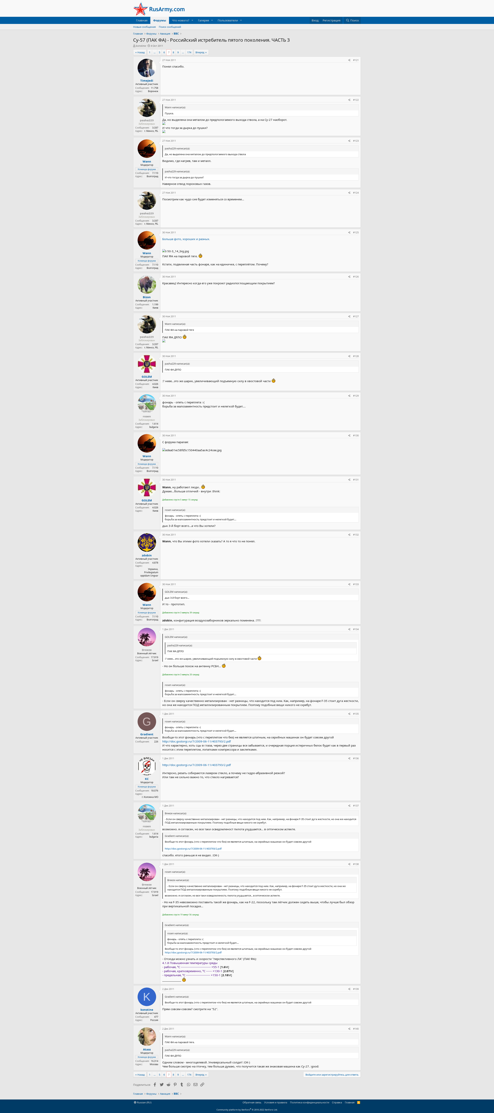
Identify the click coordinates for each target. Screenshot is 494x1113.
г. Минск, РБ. (151, 131)
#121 (356, 60)
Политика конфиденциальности (309, 1102)
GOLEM (147, 376)
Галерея (203, 20)
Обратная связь (252, 1102)
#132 (356, 534)
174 (189, 52)
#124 (356, 192)
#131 (356, 479)
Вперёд (199, 52)
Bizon (147, 297)
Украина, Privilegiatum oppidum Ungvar (149, 572)
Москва (154, 1064)
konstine (141, 45)
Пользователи (228, 20)
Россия (154, 1020)
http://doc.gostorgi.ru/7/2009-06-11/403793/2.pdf (196, 741)
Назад (141, 52)
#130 (356, 435)
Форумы (159, 20)
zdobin (147, 555)
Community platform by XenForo (247, 1109)
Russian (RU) (143, 1102)
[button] (192, 20)
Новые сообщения (144, 27)
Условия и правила (275, 1102)
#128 (356, 356)
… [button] (155, 52)
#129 (356, 395)
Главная (141, 20)
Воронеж (153, 91)
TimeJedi (146, 80)
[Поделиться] (349, 60)
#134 (356, 629)
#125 (356, 232)
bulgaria (153, 427)
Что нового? (180, 20)
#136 (356, 758)
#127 (356, 316)
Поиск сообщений (170, 27)
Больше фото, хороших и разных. (186, 239)
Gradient (146, 734)
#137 (356, 805)
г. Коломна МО (150, 797)
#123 (356, 140)
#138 (356, 864)
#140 (356, 1028)
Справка (337, 1102)
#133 (356, 584)
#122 (356, 100)
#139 (356, 989)
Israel (155, 660)
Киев (155, 307)
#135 (356, 713)
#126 (356, 276)
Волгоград (152, 176)
